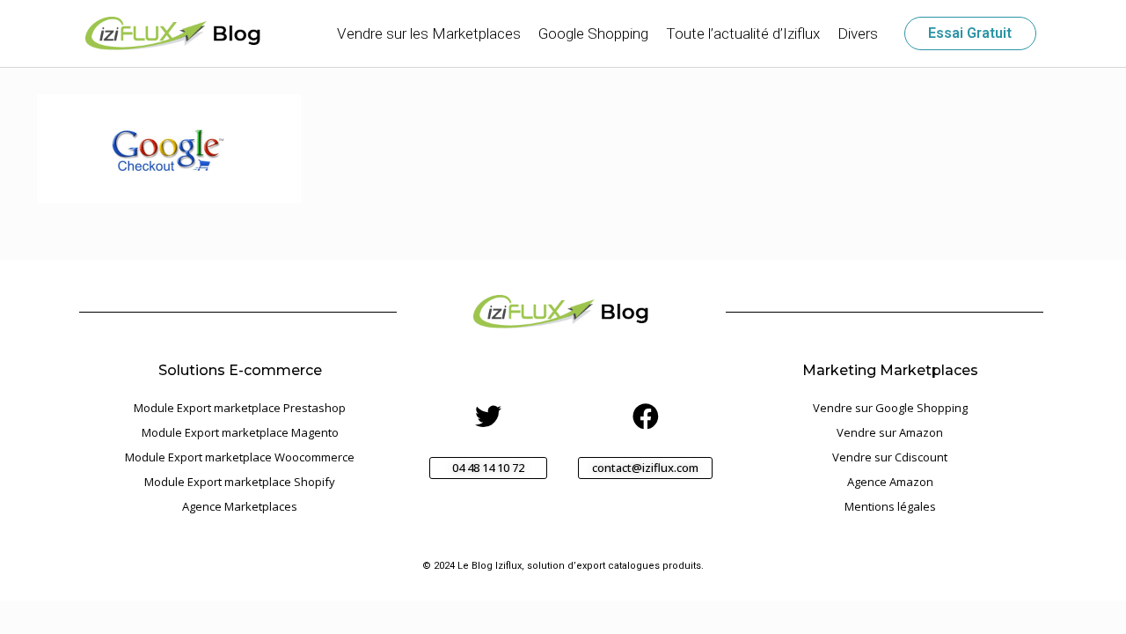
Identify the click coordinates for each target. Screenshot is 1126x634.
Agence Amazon (890, 482)
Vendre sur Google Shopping (890, 408)
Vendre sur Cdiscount (889, 457)
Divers (857, 33)
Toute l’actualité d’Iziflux (743, 33)
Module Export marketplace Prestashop (240, 408)
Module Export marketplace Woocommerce (240, 457)
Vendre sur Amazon (890, 432)
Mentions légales (890, 506)
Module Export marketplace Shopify (239, 482)
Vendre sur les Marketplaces (429, 33)
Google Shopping (593, 33)
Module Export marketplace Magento (240, 432)
